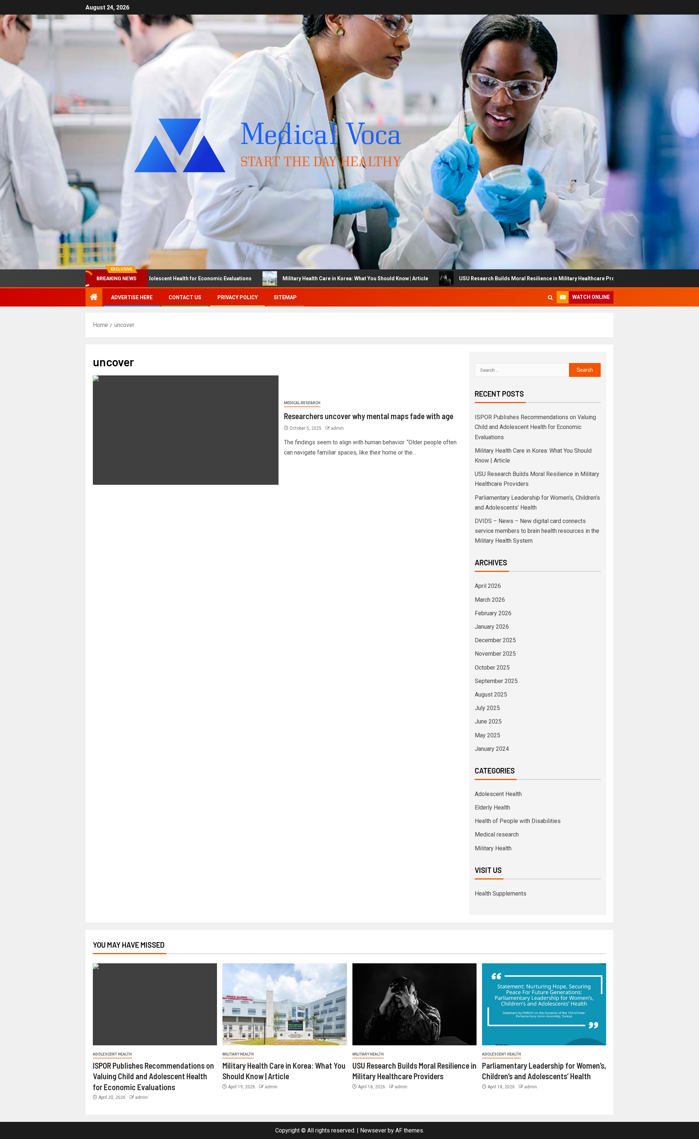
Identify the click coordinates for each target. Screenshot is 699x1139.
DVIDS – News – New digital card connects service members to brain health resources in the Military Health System (537, 531)
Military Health (493, 848)
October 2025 (492, 667)
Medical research (302, 403)
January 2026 (492, 626)
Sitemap (285, 297)
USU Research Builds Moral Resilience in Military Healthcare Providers (478, 278)
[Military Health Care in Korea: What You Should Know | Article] (284, 1004)
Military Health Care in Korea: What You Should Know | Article (289, 278)
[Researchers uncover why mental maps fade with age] (186, 430)
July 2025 (487, 708)
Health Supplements (500, 893)
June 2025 (488, 721)
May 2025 (487, 735)
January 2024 (492, 748)
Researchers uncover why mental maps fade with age (368, 416)
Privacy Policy (237, 297)
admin (337, 428)
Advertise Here (132, 297)
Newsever (373, 1130)
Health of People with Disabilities (518, 821)
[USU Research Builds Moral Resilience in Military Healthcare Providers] (414, 1004)
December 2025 (495, 640)
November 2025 (495, 653)
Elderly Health (492, 807)
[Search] (550, 297)
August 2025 (491, 694)
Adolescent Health (498, 794)
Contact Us (185, 297)
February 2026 (493, 613)
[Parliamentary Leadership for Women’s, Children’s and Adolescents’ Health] (544, 1004)
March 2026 (490, 599)
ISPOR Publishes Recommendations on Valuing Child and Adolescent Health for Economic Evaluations (535, 427)
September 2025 (496, 681)
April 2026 (488, 585)
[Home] (94, 298)
